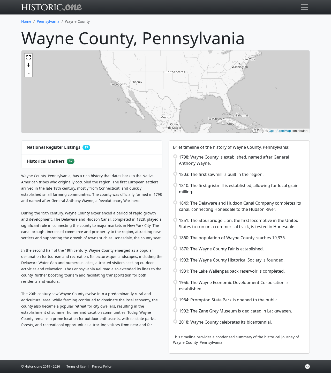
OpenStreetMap (280, 130)
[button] (28, 57)
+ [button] (28, 65)
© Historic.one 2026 (40, 366)
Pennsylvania (48, 21)
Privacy (101, 366)
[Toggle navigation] (304, 7)
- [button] (28, 73)
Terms (76, 366)
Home (26, 21)
